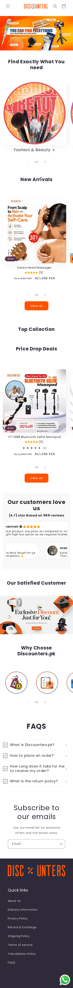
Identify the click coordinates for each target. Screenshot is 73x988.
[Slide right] (45, 162)
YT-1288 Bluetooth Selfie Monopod (34, 437)
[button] (8, 6)
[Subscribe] (60, 844)
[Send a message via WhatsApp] (65, 980)
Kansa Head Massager (34, 267)
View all (36, 306)
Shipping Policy (19, 936)
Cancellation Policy (22, 954)
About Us (14, 901)
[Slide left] (28, 162)
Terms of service (20, 945)
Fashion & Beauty (32, 150)
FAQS (11, 963)
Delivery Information (23, 910)
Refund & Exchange (22, 927)
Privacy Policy (18, 918)
